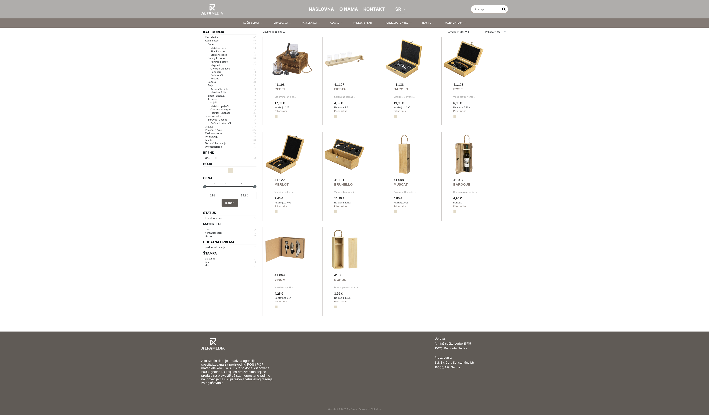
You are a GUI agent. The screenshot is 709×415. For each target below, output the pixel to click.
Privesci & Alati (362, 23)
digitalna (210, 258)
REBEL (280, 89)
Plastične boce (218, 51)
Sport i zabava (216, 95)
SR (398, 9)
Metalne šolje (218, 92)
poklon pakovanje (215, 247)
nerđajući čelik (213, 232)
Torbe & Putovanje (396, 23)
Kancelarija (309, 23)
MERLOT (282, 184)
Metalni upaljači (219, 106)
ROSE (458, 89)
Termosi (212, 98)
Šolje (210, 85)
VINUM (280, 280)
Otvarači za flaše (220, 68)
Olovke (334, 23)
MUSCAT (401, 184)
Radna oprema (453, 23)
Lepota (212, 81)
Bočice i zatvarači (220, 123)
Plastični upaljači (220, 112)
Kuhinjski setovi (219, 61)
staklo (208, 236)
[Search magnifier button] (503, 9)
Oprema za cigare (221, 109)
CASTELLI (211, 157)
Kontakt (374, 9)
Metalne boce (218, 48)
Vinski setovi (215, 116)
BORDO (340, 280)
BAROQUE (461, 184)
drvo (207, 229)
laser (208, 262)
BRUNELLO (343, 184)
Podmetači (216, 75)
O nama (348, 9)
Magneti (215, 65)
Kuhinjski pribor (217, 58)
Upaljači (212, 102)
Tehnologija (280, 23)
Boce (211, 44)
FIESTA (340, 89)
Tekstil (426, 23)
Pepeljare (216, 71)
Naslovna (321, 9)
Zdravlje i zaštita (217, 119)
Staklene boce (218, 54)
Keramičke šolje (219, 89)
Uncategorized (213, 146)
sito (207, 265)
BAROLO (401, 89)
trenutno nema (213, 218)
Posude (214, 78)
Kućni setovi (251, 23)
